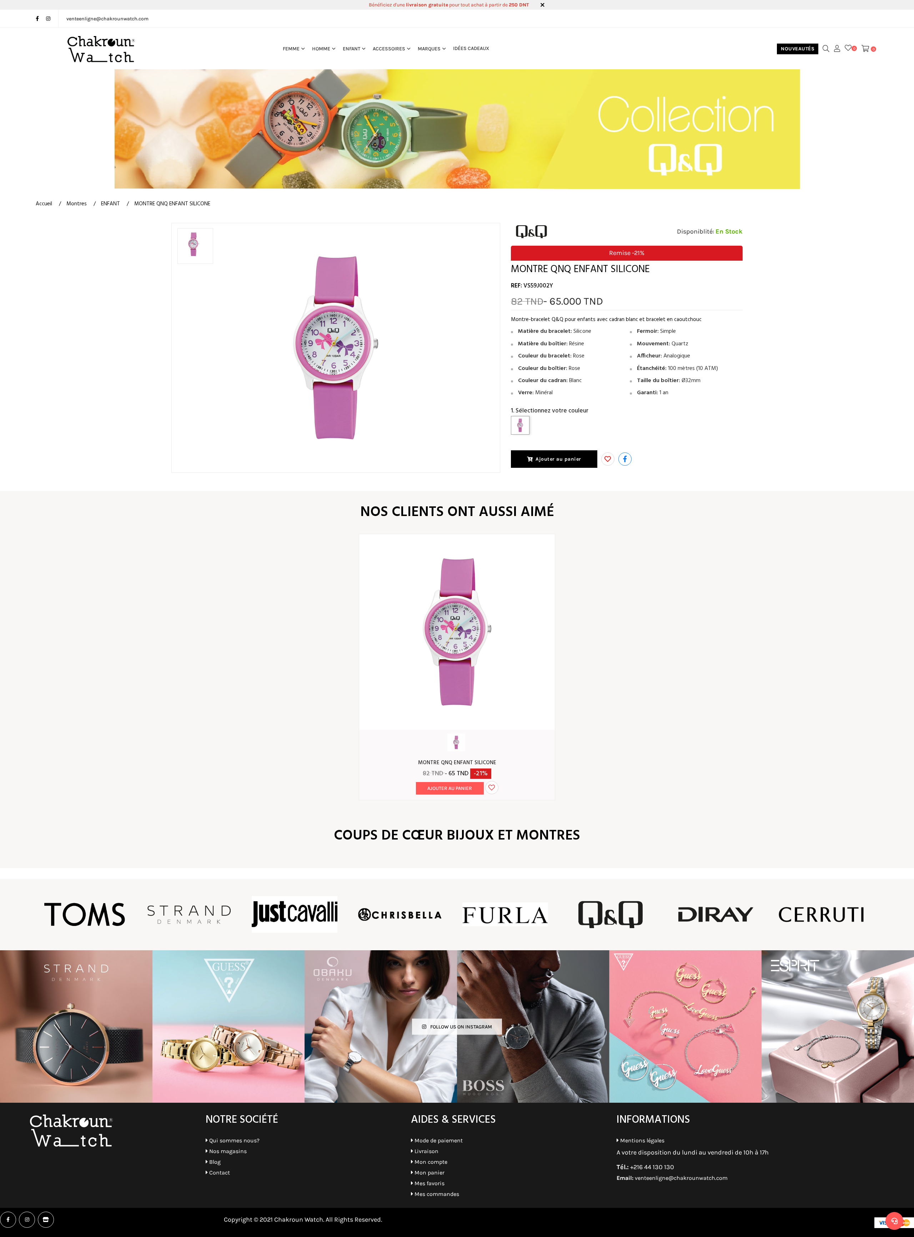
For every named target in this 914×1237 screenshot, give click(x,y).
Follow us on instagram (460, 1026)
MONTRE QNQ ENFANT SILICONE (457, 763)
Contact (219, 1173)
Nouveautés (797, 49)
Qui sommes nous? (234, 1140)
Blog (214, 1162)
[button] (625, 459)
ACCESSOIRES (389, 48)
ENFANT (351, 48)
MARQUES (429, 48)
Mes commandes (436, 1194)
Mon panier (429, 1173)
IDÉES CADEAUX (471, 48)
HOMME (321, 48)
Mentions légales (641, 1140)
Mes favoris (429, 1183)
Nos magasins (227, 1151)
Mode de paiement (438, 1140)
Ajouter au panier (558, 459)
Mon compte (430, 1162)
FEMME (291, 48)
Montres (76, 204)
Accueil (44, 204)
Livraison (425, 1151)
